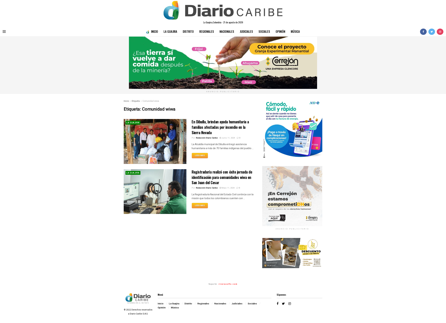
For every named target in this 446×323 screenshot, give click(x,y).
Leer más (200, 155)
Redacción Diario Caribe (207, 137)
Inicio (154, 31)
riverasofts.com (228, 284)
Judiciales (246, 31)
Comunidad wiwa (151, 101)
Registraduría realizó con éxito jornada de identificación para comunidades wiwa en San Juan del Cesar (222, 177)
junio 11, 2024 (228, 137)
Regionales (206, 31)
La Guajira (170, 31)
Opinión (280, 31)
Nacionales (227, 31)
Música (295, 31)
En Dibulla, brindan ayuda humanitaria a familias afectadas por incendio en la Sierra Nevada (220, 127)
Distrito (188, 31)
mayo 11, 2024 (227, 187)
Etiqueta (136, 101)
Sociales (264, 31)
